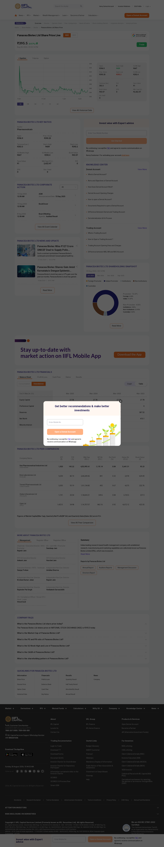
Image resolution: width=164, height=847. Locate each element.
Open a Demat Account (65, 432)
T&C (69, 439)
